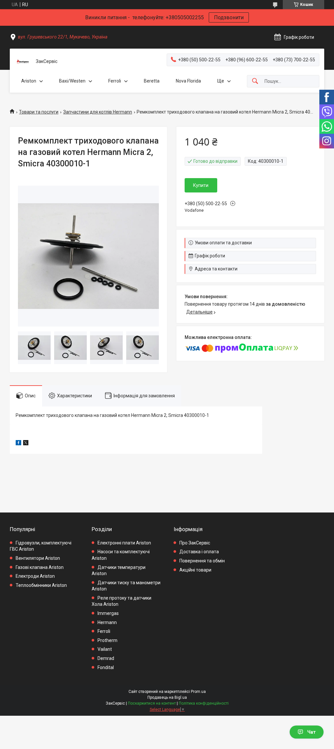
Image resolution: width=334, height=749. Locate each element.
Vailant (105, 649)
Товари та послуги (38, 112)
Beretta (151, 81)
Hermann (107, 622)
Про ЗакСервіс (194, 542)
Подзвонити (229, 17)
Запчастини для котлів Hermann (97, 112)
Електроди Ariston (35, 576)
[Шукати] (255, 81)
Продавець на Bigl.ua (167, 697)
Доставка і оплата (199, 551)
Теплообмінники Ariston (41, 585)
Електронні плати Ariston (124, 542)
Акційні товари (195, 570)
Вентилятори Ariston (38, 558)
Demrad (106, 658)
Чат (311, 732)
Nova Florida (188, 81)
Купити (200, 185)
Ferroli (114, 81)
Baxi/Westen (72, 81)
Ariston (28, 81)
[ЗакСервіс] (23, 62)
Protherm (107, 640)
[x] (25, 443)
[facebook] (18, 443)
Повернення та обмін (202, 560)
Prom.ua (198, 691)
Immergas (108, 613)
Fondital (106, 667)
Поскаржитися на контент (152, 703)
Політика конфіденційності (204, 703)
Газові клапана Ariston (40, 567)
